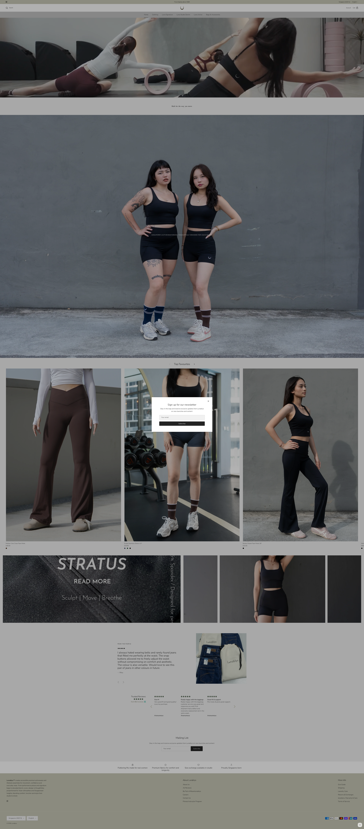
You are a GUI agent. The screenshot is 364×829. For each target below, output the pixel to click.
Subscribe (182, 424)
